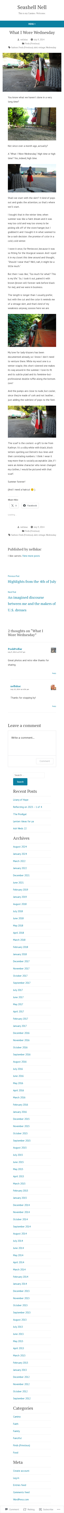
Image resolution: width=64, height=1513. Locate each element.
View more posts (31, 555)
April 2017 (18, 1011)
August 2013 (20, 1319)
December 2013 (21, 1291)
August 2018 (20, 904)
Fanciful (17, 1438)
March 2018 (19, 939)
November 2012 (21, 1384)
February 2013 (20, 1362)
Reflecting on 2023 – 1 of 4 (27, 806)
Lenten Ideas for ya (23, 821)
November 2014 (21, 1212)
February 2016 (20, 1104)
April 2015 (18, 1176)
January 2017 (20, 1025)
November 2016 (21, 1040)
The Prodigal (20, 814)
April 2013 (18, 1348)
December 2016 (21, 1033)
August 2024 (20, 846)
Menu (37, 24)
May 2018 (18, 925)
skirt (36, 47)
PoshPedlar (15, 649)
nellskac (24, 39)
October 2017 (20, 975)
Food (15, 1452)
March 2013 (19, 1355)
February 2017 (20, 1018)
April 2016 (18, 1090)
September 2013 (22, 1312)
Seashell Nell (32, 7)
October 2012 (20, 1391)
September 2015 (22, 1140)
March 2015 (19, 1183)
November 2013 (21, 1298)
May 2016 (18, 1083)
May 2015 (18, 1169)
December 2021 (21, 875)
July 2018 (18, 911)
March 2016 (19, 1097)
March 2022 (19, 861)
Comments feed (21, 1492)
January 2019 (20, 896)
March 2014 (19, 1269)
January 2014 (20, 1283)
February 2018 (20, 947)
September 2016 (22, 1054)
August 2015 (20, 1147)
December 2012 (21, 1376)
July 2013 (18, 1326)
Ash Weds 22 (20, 828)
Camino (17, 1416)
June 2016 (18, 1076)
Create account (21, 1470)
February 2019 (20, 889)
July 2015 (18, 1154)
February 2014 (20, 1276)
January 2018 (20, 954)
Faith (15, 1423)
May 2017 (18, 1004)
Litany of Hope (20, 799)
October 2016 (20, 1047)
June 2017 (18, 997)
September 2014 (22, 1226)
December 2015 (21, 1118)
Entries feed (19, 1485)
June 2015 (18, 1162)
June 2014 (18, 1248)
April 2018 (18, 932)
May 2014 (18, 1255)
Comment (45, 761)
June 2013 (18, 1334)
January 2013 (20, 1369)
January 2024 (20, 853)
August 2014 (20, 1233)
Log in (16, 1478)
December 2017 (21, 961)
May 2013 (18, 1341)
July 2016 (18, 1068)
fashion (14, 47)
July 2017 (18, 990)
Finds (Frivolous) (32, 43)
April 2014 (18, 1262)
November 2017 (21, 968)
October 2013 (20, 1305)
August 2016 (20, 1061)
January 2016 (20, 1111)
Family (16, 1431)
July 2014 (18, 1240)
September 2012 (22, 1398)
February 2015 (20, 1190)
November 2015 (21, 1126)
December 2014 (21, 1205)
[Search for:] (29, 775)
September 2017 (22, 982)
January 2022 (20, 868)
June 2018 (18, 918)
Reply (54, 673)
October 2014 (20, 1219)
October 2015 (20, 1133)
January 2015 (20, 1197)
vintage (41, 47)
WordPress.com (21, 1499)
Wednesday (51, 47)
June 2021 (18, 882)
